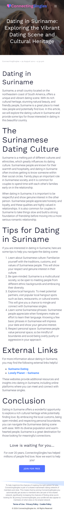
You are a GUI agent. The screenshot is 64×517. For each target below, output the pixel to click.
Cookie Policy (45, 504)
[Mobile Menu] (55, 6)
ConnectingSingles (10, 61)
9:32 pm (40, 61)
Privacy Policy (32, 504)
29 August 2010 (28, 61)
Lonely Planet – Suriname (23, 372)
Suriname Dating (18, 368)
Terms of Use (19, 504)
